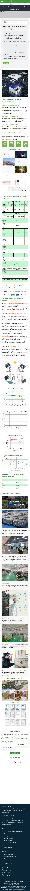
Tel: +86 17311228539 (9, 815)
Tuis (4, 6)
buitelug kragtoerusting (9, 886)
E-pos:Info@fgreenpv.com (10, 818)
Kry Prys (6, 63)
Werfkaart (14, 883)
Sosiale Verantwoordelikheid (10, 856)
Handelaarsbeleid (7, 858)
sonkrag (15, 889)
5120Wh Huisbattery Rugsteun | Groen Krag (22, 739)
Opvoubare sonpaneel (8, 840)
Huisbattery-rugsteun (17, 6)
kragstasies (21, 889)
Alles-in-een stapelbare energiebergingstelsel (13, 831)
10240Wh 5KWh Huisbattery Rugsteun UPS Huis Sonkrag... (7, 742)
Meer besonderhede (7, 747)
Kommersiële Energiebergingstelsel (11, 842)
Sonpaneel (6, 845)
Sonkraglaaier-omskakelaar (10, 836)
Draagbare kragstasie (8, 838)
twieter (8, 875)
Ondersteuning (7, 861)
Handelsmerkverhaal (8, 854)
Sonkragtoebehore (8, 847)
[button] (27, 22)
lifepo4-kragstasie (16, 887)
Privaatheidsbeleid (8, 863)
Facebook (10, 870)
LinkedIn (10, 872)
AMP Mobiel (20, 883)
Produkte (9, 6)
